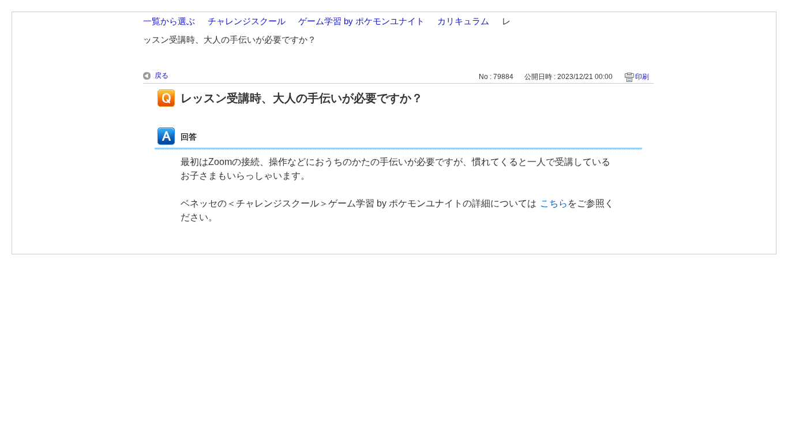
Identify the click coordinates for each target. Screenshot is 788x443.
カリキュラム (463, 21)
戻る (161, 76)
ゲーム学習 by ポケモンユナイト (361, 21)
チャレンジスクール (247, 21)
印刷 (642, 77)
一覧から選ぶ (169, 21)
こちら (554, 203)
